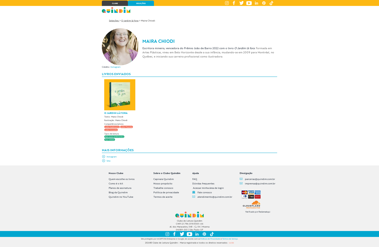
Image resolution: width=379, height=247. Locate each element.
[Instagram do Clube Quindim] (227, 3)
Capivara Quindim (163, 179)
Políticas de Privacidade (210, 239)
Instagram (115, 66)
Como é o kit (116, 183)
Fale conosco (204, 192)
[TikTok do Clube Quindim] (271, 3)
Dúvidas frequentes (203, 183)
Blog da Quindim (118, 192)
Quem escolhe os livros (122, 179)
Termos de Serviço (230, 239)
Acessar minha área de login (208, 187)
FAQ (194, 179)
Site (108, 160)
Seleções (114, 20)
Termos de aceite (162, 196)
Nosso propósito (162, 183)
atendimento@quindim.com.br (214, 196)
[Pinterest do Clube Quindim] (264, 3)
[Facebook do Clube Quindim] (234, 3)
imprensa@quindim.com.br (260, 183)
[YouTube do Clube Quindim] (249, 3)
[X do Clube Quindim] (242, 3)
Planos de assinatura (120, 187)
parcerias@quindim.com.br (260, 179)
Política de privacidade (166, 192)
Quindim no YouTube (121, 196)
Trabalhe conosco (163, 187)
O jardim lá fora (129, 20)
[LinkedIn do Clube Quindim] (256, 3)
